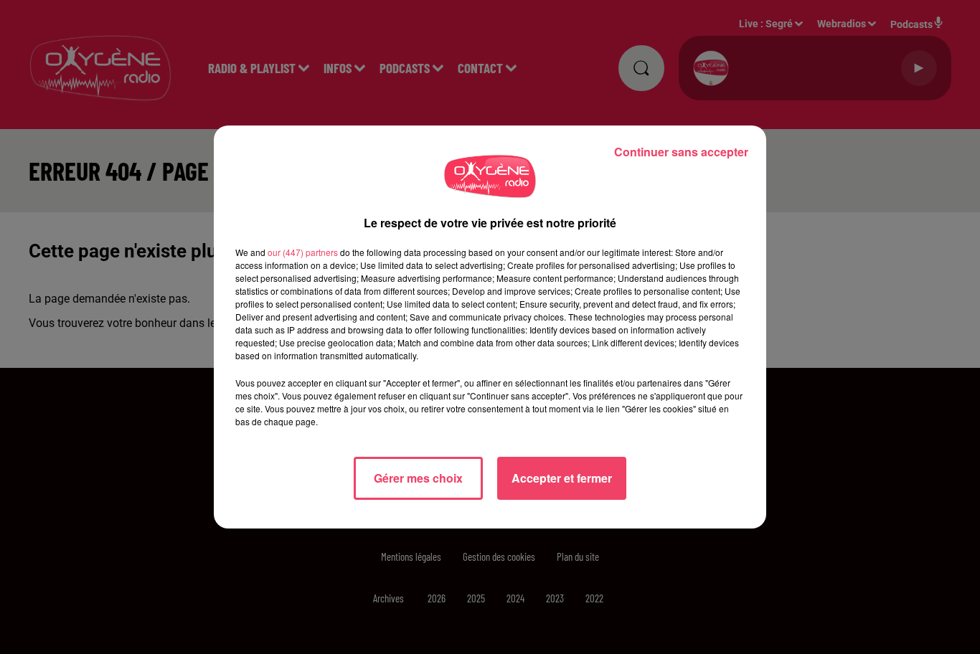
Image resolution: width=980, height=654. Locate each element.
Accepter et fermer (562, 478)
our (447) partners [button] (303, 252)
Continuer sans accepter (681, 151)
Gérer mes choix (418, 478)
